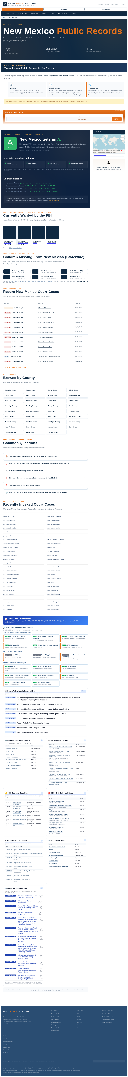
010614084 (9, 862)
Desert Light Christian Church (22, 849)
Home (4, 17)
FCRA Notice (7, 1053)
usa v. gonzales (51, 563)
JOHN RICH (9, 751)
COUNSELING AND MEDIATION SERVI (60, 805)
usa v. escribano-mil (53, 567)
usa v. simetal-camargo (53, 594)
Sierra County (31, 427)
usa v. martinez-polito (53, 602)
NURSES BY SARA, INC (55, 823)
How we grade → (54, 200)
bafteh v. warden (52, 555)
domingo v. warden (8, 559)
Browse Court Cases (56, 1014)
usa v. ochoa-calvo (8, 606)
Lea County (73, 406)
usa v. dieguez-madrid (9, 524)
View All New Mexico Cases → (16, 367)
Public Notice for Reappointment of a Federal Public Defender (27, 970)
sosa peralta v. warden (9, 555)
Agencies (74, 13)
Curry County (31, 395)
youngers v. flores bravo (10, 536)
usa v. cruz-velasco (8, 520)
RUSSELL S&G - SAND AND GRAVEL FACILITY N (59, 763)
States (100, 4)
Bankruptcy (54, 1025)
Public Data (62, 13)
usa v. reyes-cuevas (52, 590)
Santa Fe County (10, 427)
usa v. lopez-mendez (9, 602)
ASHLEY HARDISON (11, 768)
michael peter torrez (9, 516)
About (123, 4)
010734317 (9, 871)
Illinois (79, 1025)
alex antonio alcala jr (53, 551)
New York (79, 1022)
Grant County (73, 400)
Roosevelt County (10, 422)
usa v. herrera (51, 598)
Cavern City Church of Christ (22, 862)
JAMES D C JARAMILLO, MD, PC (58, 814)
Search (116, 119)
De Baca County (53, 395)
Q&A (53, 13)
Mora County (9, 416)
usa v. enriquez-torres (53, 524)
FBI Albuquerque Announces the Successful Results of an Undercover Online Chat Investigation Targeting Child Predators (48, 699)
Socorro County (53, 427)
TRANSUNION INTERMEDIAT (17, 803)
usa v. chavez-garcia (9, 551)
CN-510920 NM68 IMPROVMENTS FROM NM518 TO (61, 769)
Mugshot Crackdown (108, 1019)
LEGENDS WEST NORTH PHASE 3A (59, 774)
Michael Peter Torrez (44, 308)
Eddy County (52, 400)
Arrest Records (55, 1019)
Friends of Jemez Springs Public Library (25, 871)
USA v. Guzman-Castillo (46, 342)
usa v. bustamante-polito (54, 516)
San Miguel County (54, 422)
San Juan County (31, 422)
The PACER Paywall (107, 1014)
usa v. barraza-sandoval (10, 578)
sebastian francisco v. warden (55, 540)
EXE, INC (51, 810)
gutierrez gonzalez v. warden (55, 559)
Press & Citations (7, 1041)
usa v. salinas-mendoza (53, 520)
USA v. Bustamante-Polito (46, 313)
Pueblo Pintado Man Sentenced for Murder (33, 723)
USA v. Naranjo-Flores (45, 352)
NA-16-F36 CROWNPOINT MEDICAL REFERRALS (59, 756)
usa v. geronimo (7, 563)
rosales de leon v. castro (10, 547)
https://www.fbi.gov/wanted (15, 186)
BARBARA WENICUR (12, 748)
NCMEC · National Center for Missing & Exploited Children (30, 281)
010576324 (9, 853)
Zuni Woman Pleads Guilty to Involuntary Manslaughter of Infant (41, 714)
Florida (79, 1019)
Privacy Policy (7, 1047)
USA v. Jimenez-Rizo (45, 347)
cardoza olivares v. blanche (11, 543)
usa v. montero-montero (10, 571)
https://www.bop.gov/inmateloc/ (16, 191)
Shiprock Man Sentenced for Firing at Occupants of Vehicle (39, 704)
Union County (30, 432)
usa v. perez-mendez (53, 609)
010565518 (9, 849)
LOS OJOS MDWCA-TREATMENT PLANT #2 (61, 779)
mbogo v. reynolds (52, 547)
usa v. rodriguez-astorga (54, 578)
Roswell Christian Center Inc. (22, 879)
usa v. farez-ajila (8, 586)
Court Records (55, 1016)
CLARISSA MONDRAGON (13, 765)
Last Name (45, 116)
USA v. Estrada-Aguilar (45, 337)
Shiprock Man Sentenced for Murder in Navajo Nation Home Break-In (43, 709)
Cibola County (74, 390)
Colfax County (9, 395)
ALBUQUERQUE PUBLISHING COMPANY (60, 747)
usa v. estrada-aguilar (9, 528)
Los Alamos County (32, 411)
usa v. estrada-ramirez (9, 567)
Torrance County (10, 432)
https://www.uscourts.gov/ (14, 188)
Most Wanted (22, 13)
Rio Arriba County (75, 416)
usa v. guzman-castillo (53, 528)
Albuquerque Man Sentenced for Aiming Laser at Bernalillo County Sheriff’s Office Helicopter (27, 939)
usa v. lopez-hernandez (10, 598)
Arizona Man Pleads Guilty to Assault (31, 728)
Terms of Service (7, 1050)
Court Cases (9, 13)
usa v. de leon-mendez (9, 582)
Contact (5, 1044)
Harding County (31, 406)
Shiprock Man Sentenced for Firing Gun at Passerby (27, 896)
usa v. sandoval (7, 609)
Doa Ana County (74, 395)
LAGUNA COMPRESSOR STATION (59, 751)
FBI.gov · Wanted (15, 248)
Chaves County (53, 390)
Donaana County (31, 400)
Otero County (30, 416)
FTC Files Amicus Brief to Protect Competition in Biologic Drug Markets (26, 977)
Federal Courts (55, 1028)
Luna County (52, 411)
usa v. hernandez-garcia (54, 543)
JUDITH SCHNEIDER (12, 757)
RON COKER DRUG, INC (56, 831)
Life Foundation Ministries (21, 858)
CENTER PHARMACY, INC (56, 801)
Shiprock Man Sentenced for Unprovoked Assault (36, 718)
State (78, 116)
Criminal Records (56, 1022)
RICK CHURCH (10, 754)
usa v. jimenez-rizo (8, 532)
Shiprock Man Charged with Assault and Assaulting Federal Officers (27, 956)
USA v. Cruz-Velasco (45, 317)
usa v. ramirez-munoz (53, 536)
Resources (114, 4)
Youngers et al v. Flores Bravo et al (49, 356)
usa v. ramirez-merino (53, 571)
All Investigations (107, 1022)
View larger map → (100, 155)
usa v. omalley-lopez (53, 606)
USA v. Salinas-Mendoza (46, 322)
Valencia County (53, 432)
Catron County (31, 390)
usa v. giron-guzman (53, 586)
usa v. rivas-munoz (8, 594)
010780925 (9, 879)
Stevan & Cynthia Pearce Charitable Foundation (28, 853)
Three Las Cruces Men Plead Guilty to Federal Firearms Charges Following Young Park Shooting (28, 930)
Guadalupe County (11, 406)
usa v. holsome (51, 575)
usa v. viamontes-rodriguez (11, 575)
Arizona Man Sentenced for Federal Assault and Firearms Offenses (27, 963)
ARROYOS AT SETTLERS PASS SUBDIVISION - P (58, 783)
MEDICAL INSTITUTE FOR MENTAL (59, 818)
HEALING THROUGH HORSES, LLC (16, 760)
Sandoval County (74, 422)
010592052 (9, 858)
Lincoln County (10, 411)
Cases (107, 4)
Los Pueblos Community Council (23, 866)
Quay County (52, 416)
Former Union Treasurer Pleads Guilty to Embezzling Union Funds (28, 907)
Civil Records (55, 1030)
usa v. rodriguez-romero (10, 540)
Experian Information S (19, 815)
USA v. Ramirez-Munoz (45, 361)
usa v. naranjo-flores (53, 532)
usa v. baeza (50, 582)
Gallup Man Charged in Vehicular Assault (32, 732)
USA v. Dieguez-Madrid (45, 327)
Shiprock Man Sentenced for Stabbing (26, 901)
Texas (78, 1016)
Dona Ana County (10, 400)
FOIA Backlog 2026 (107, 1016)
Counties (45, 13)
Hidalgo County (53, 406)
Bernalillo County (10, 390)
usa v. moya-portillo (9, 590)
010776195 (9, 875)
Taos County (73, 427)
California (79, 1014)
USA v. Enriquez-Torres (45, 332)
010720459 (9, 866)
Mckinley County (74, 411)
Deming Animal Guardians (21, 875)
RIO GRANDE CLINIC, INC (56, 827)
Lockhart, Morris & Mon (18, 824)
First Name (9, 116)
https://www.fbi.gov (12, 183)
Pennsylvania (80, 1028)
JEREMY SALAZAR (11, 762)
